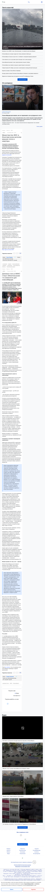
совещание (9, 265)
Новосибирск (16, 683)
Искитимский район (11, 266)
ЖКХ (12, 130)
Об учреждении (36, 853)
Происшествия (22, 850)
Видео (8, 853)
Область (8, 852)
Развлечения (22, 853)
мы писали (7, 667)
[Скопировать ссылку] (20, 253)
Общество (22, 848)
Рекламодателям (36, 850)
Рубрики (8, 848)
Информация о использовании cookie (22, 866)
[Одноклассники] (17, 253)
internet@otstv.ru (16, 695)
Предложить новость (22, 844)
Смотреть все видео (22, 827)
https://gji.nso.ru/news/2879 (8, 249)
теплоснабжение (15, 264)
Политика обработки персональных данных (22, 865)
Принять (11, 889)
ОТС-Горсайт (14, 260)
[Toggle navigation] (42, 2)
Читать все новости (22, 79)
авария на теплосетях (6, 155)
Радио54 (36, 848)
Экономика (22, 852)
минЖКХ (4, 265)
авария (9, 264)
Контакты (36, 852)
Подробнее (33, 889)
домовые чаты (6, 683)
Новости (8, 130)
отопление (5, 264)
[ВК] (14, 253)
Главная (3, 130)
